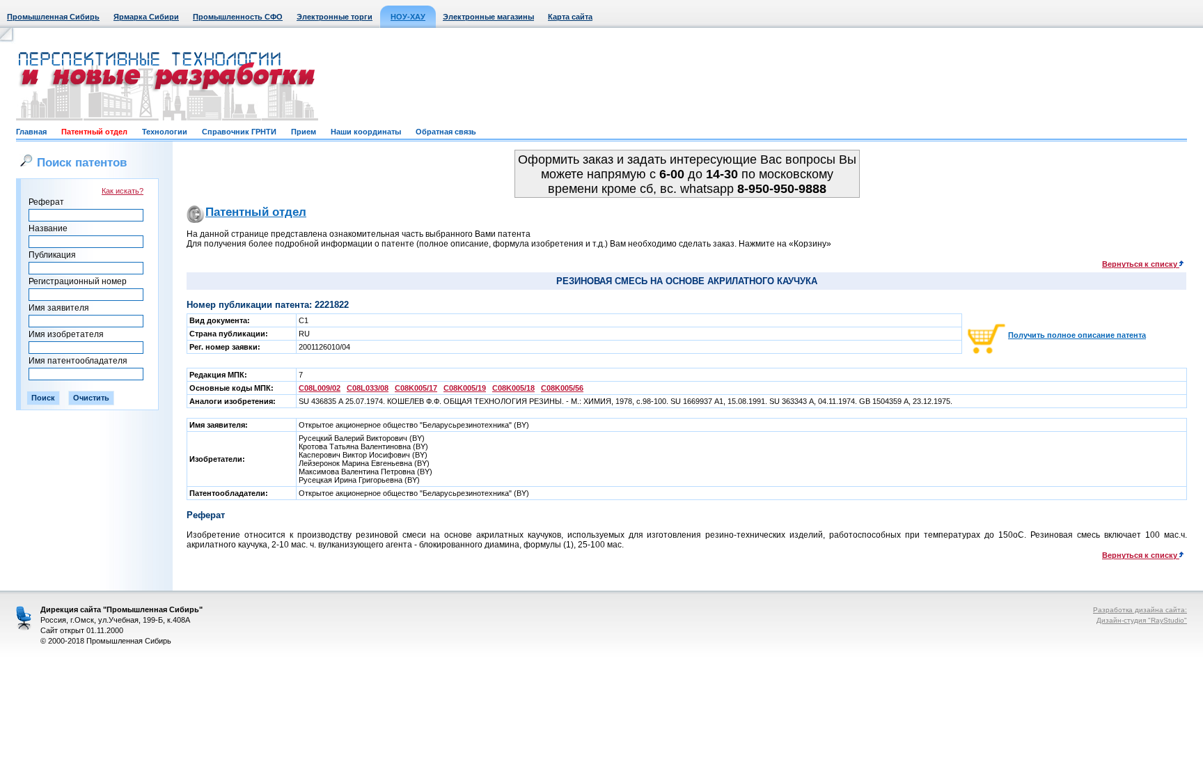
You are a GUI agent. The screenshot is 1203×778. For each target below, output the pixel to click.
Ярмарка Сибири (146, 17)
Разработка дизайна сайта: (1140, 610)
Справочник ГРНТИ (239, 131)
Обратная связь (446, 131)
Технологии (164, 131)
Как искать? (122, 191)
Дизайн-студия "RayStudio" (1141, 620)
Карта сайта (570, 17)
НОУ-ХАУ (408, 17)
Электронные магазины (488, 17)
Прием (303, 131)
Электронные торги (334, 17)
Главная (31, 131)
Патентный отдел (94, 131)
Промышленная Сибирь (53, 17)
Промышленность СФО (238, 17)
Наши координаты (366, 131)
